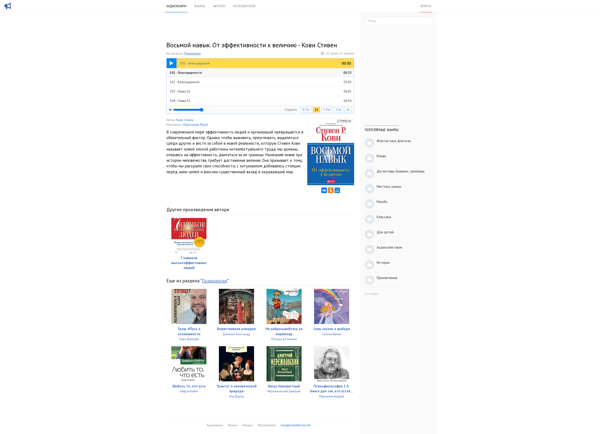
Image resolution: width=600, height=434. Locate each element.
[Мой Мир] (337, 190)
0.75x (306, 110)
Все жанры (372, 293)
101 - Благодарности (261, 72)
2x (348, 110)
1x (316, 110)
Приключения (387, 278)
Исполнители (244, 6)
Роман (381, 156)
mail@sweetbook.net (295, 425)
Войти (426, 6)
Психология (192, 53)
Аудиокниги (176, 6)
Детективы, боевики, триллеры (400, 171)
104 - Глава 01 (261, 101)
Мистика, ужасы (389, 186)
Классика (384, 217)
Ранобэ (382, 201)
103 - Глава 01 (261, 91)
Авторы (219, 6)
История (383, 262)
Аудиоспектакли (389, 247)
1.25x (326, 110)
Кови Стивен (185, 120)
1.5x (338, 110)
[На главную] (8, 9)
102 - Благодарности (261, 82)
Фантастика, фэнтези (394, 141)
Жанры (199, 6)
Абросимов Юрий (195, 124)
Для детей (385, 232)
